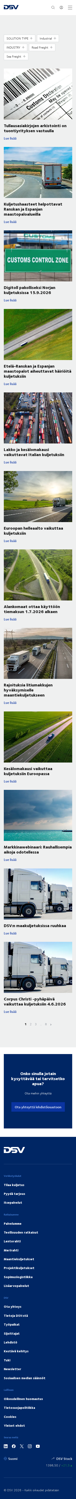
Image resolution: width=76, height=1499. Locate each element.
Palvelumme (13, 1223)
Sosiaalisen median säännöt (24, 1377)
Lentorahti (12, 1241)
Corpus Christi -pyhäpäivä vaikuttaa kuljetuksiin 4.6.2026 (35, 1001)
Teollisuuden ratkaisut (21, 1232)
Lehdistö (10, 1342)
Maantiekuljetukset (19, 1258)
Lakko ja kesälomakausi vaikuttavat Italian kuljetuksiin (34, 452)
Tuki (7, 1360)
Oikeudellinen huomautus (23, 1398)
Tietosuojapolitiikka (19, 1407)
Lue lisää (38, 138)
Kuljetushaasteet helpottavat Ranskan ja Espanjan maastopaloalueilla (33, 209)
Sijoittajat (12, 1333)
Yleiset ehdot (14, 1425)
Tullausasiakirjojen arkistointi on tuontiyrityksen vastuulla (35, 128)
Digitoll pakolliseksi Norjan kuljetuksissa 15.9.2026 (29, 290)
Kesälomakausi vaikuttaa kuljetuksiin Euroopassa (28, 771)
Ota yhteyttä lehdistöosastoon (38, 1106)
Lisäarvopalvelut (16, 1285)
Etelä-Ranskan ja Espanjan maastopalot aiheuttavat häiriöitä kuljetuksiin (37, 371)
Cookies (10, 1417)
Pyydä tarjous (14, 1193)
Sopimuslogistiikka (18, 1276)
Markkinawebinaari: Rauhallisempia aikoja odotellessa (38, 849)
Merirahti (11, 1250)
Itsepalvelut (13, 1202)
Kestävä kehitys (16, 1351)
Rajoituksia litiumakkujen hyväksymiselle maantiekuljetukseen (28, 689)
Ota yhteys (12, 1306)
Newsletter (12, 1368)
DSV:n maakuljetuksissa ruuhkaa (35, 925)
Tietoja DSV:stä (16, 1315)
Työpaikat (12, 1324)
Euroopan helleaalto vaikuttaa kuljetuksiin (33, 530)
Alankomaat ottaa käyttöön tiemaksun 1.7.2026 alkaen (32, 609)
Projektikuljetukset (19, 1267)
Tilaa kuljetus (14, 1184)
